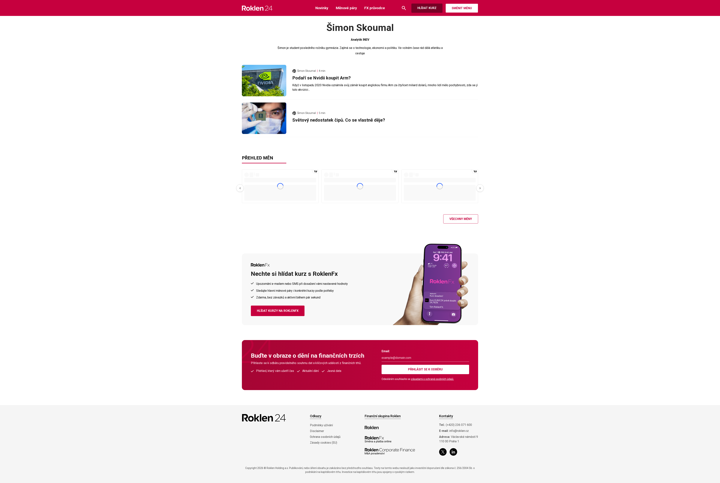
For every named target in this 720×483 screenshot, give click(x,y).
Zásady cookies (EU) (323, 442)
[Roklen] (372, 427)
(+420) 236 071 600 (459, 425)
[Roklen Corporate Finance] (390, 451)
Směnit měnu (462, 8)
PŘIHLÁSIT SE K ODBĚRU (425, 369)
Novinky (321, 8)
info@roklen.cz (459, 431)
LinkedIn (453, 452)
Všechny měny (460, 219)
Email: (386, 351)
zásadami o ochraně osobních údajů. (432, 379)
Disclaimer (317, 431)
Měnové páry (346, 8)
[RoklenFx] (378, 439)
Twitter (443, 452)
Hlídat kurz (426, 8)
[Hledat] (404, 8)
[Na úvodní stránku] (257, 8)
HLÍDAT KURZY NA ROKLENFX (277, 311)
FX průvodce (374, 8)
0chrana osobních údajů (325, 437)
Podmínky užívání (321, 425)
